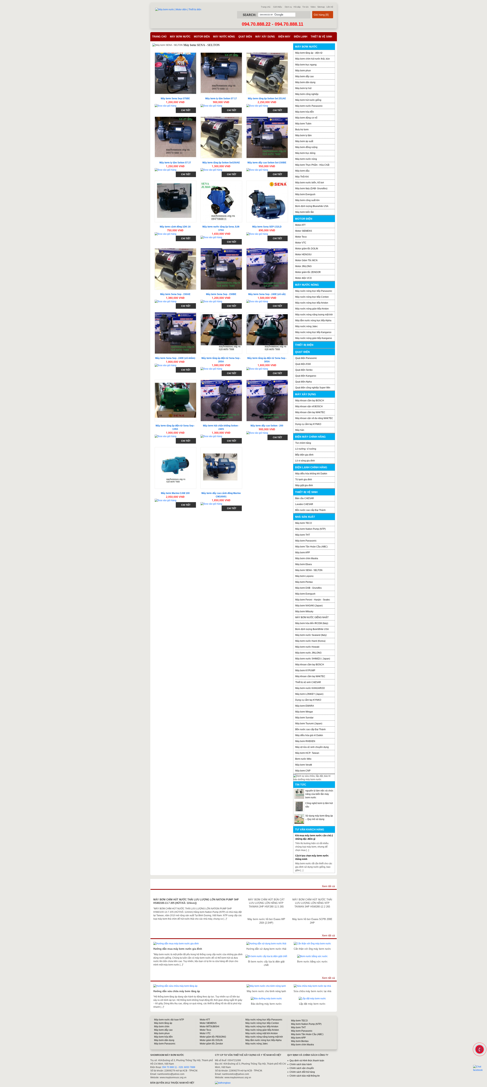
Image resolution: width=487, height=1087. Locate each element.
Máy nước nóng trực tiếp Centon (312, 297)
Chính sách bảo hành (301, 1064)
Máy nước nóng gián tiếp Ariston (312, 308)
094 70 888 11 (169, 1067)
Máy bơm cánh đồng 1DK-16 (175, 226)
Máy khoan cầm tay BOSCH (309, 400)
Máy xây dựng (265, 36)
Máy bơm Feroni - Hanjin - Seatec (312, 599)
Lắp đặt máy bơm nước (312, 1003)
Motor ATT (300, 225)
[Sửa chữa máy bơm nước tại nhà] (312, 986)
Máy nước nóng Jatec (306, 326)
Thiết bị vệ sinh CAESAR (308, 682)
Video (313, 7)
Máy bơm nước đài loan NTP (169, 1019)
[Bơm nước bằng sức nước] (312, 956)
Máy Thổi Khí (302, 176)
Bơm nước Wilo (303, 759)
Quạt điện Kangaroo (305, 376)
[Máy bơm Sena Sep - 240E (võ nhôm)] (175, 333)
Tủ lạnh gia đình (303, 479)
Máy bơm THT (302, 535)
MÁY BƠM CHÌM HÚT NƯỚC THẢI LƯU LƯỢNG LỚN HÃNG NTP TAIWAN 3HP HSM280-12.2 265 (312, 903)
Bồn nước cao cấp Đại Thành (310, 510)
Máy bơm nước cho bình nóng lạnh (266, 991)
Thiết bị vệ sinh (321, 36)
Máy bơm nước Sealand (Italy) (311, 635)
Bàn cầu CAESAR (304, 498)
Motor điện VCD (303, 278)
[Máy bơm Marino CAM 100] (175, 468)
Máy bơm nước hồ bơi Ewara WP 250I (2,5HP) (266, 921)
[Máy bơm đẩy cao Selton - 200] (267, 400)
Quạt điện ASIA (303, 364)
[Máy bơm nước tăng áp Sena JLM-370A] (221, 201)
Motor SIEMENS (303, 231)
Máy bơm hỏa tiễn (304, 112)
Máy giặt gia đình (304, 485)
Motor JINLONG (303, 266)
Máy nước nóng (224, 36)
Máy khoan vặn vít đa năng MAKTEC (314, 418)
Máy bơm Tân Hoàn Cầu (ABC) (311, 546)
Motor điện (202, 36)
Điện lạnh (300, 36)
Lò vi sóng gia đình (305, 460)
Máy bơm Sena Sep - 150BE (221, 294)
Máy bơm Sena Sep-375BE (175, 98)
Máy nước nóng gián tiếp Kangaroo (313, 338)
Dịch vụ (288, 7)
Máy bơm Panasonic (306, 540)
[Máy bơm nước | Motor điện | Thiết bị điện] (178, 9)
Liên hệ (329, 7)
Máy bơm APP (302, 552)
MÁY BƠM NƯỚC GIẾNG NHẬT (312, 617)
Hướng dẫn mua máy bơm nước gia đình (177, 948)
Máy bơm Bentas (300, 1041)
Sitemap (321, 7)
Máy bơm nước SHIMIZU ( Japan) (312, 658)
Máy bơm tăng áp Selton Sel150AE (221, 162)
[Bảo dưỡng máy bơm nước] (266, 998)
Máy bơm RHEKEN (305, 741)
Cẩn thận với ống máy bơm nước (312, 948)
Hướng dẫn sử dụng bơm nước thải (266, 948)
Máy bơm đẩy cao (304, 76)
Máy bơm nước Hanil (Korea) (310, 641)
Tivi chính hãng (303, 443)
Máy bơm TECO (303, 523)
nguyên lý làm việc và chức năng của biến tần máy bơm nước (319, 794)
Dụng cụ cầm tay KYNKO (308, 424)
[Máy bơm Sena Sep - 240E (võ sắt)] (267, 269)
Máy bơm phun (303, 70)
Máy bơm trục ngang (306, 64)
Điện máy (284, 36)
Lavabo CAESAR (304, 504)
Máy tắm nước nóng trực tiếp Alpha (313, 320)
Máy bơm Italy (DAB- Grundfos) (311, 188)
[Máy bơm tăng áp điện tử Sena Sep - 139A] (175, 400)
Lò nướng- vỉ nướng (305, 449)
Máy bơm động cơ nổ (306, 117)
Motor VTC (300, 242)
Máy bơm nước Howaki (307, 647)
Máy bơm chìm (161, 1026)
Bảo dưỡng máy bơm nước (266, 1003)
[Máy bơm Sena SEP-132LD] (267, 201)
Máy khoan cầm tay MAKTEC (310, 412)
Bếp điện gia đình (304, 454)
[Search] (301, 15)
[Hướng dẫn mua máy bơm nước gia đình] (176, 943)
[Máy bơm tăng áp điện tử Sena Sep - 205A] (221, 333)
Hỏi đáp (297, 7)
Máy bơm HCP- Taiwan (307, 753)
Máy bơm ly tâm (303, 135)
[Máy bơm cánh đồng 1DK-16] (175, 201)
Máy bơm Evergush (305, 593)
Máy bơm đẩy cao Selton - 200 (267, 425)
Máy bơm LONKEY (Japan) (309, 694)
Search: (249, 15)
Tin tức (305, 7)
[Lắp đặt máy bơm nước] (312, 998)
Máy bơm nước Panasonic (309, 106)
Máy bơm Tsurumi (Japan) (308, 723)
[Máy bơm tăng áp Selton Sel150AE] (221, 137)
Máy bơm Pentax (304, 582)
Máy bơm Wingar (304, 711)
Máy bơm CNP (302, 770)
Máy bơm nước (180, 36)
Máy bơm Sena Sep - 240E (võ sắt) (267, 294)
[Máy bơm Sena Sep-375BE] (175, 73)
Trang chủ (265, 7)
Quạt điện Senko (304, 370)
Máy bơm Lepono (304, 576)
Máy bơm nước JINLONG (308, 652)
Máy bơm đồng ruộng (306, 147)
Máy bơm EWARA (304, 706)
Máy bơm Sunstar (304, 717)
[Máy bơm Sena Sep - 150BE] (221, 269)
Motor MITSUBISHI (209, 1026)
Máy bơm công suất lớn (307, 200)
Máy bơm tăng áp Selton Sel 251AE (267, 98)
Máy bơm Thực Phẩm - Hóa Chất (312, 165)
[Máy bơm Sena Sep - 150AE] (175, 269)
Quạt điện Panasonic (306, 358)
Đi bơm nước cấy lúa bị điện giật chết (266, 963)
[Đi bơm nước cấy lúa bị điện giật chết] (266, 956)
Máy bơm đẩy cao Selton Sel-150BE (266, 162)
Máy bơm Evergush (305, 194)
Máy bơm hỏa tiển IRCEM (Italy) (311, 623)
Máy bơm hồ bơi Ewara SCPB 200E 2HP (312, 921)
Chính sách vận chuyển (302, 1068)
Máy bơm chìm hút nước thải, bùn (312, 58)
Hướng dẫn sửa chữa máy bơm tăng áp (176, 991)
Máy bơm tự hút (303, 88)
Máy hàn (299, 430)
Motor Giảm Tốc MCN (306, 260)
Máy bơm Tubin (303, 123)
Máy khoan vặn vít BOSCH (309, 406)
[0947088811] (479, 1049)
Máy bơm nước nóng (306, 159)
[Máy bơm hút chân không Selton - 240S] (221, 400)
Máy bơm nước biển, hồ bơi (309, 182)
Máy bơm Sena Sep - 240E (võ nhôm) (175, 358)
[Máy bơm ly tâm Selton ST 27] (175, 137)
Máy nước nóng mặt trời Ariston (261, 1033)
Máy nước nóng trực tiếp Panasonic (313, 291)
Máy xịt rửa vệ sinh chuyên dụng (312, 747)
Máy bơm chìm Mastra (306, 558)
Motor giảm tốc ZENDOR (308, 272)
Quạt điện (245, 36)
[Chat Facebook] (479, 1068)
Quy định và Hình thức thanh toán (307, 1060)
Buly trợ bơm (302, 129)
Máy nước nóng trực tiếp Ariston (311, 302)
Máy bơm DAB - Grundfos (308, 588)
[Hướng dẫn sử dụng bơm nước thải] (266, 943)
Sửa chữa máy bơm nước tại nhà (312, 991)
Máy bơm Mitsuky (304, 611)
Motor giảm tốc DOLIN (306, 248)
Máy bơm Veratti (303, 764)
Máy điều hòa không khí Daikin (311, 473)
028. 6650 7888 (187, 1067)
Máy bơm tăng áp (163, 1023)
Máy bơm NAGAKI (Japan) (309, 605)
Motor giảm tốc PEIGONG (213, 1036)
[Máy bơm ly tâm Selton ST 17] (221, 73)
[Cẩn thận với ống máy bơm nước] (312, 943)
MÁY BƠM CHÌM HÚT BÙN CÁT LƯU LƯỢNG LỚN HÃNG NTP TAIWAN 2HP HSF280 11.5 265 (266, 903)
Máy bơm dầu (302, 170)
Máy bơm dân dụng (305, 82)
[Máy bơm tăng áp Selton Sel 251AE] (267, 73)
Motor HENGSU (303, 254)
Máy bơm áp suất (304, 141)
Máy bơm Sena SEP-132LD (267, 226)
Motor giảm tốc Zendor (211, 1043)
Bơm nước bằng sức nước (312, 961)
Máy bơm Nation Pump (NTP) (310, 529)
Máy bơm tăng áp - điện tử (308, 53)
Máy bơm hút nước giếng (308, 100)
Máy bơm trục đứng (305, 153)
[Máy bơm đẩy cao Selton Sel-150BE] (267, 137)
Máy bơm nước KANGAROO (310, 688)
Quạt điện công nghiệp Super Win (312, 387)
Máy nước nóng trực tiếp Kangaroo (313, 332)
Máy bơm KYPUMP (305, 670)
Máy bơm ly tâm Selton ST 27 (175, 162)
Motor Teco (301, 236)
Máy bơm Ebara (303, 564)
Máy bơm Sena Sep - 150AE (175, 294)
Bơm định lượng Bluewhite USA (311, 206)
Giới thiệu (277, 7)
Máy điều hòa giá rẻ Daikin (309, 735)
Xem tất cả (328, 886)
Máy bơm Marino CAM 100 (175, 493)
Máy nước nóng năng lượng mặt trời (314, 314)
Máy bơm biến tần (304, 212)
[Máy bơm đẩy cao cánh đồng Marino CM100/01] (221, 468)
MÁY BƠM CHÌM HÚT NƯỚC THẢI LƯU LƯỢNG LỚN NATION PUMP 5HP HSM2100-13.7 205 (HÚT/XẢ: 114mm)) (196, 901)
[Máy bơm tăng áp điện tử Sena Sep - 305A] (267, 333)
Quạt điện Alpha (303, 381)
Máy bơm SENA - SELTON (308, 570)
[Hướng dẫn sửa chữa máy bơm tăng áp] (175, 986)
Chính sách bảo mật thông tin (305, 1075)
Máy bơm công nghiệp (306, 94)
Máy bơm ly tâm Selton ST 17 (221, 98)
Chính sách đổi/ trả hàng (302, 1072)
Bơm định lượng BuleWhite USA (312, 629)
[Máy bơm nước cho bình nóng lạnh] (266, 986)
